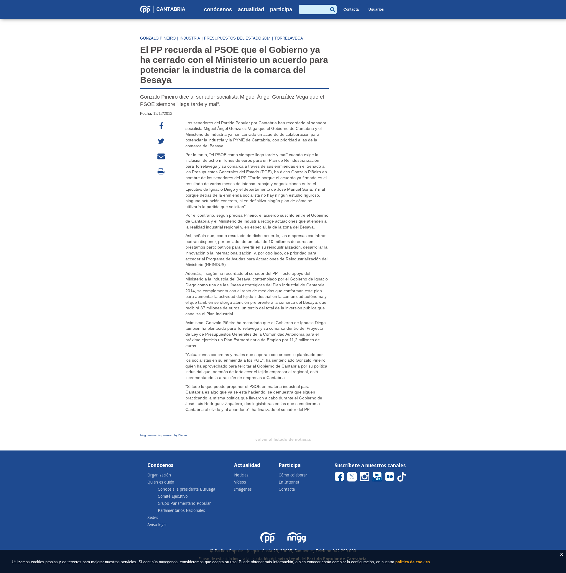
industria (190, 38)
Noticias (241, 475)
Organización (159, 475)
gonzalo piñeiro (158, 38)
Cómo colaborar (293, 475)
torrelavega (288, 38)
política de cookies (412, 562)
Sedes (152, 517)
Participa (281, 9)
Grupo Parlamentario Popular (184, 503)
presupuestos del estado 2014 (237, 38)
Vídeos (240, 482)
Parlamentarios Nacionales (181, 510)
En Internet (289, 482)
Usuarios (376, 9)
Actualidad (251, 9)
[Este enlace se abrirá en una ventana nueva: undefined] (161, 126)
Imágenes (242, 489)
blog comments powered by (163, 435)
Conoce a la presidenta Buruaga (186, 489)
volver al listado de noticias (283, 439)
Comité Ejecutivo (173, 496)
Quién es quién (160, 482)
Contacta (351, 9)
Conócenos (218, 9)
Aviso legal (157, 524)
